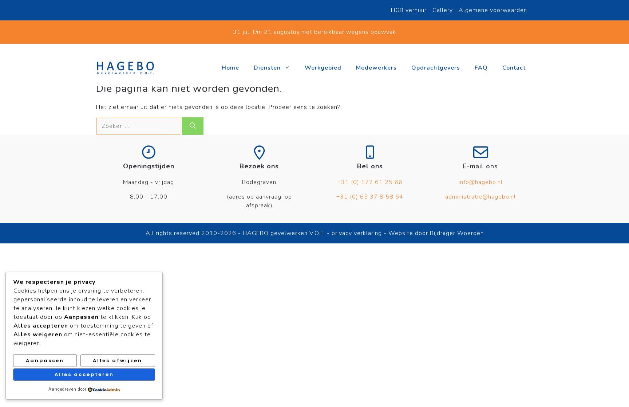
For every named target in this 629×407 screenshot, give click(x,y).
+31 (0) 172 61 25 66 (370, 182)
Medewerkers (376, 68)
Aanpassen (45, 360)
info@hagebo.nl (481, 182)
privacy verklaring (356, 233)
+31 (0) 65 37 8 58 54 (369, 197)
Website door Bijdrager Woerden (436, 233)
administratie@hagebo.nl (480, 197)
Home (230, 68)
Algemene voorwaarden (493, 10)
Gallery (442, 10)
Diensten (267, 68)
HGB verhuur (409, 10)
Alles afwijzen (117, 360)
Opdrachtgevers (435, 68)
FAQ (481, 68)
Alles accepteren (84, 374)
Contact (514, 68)
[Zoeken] (192, 126)
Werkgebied (323, 68)
